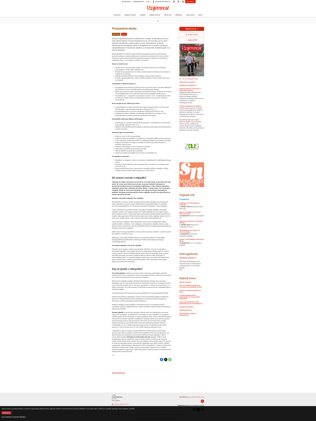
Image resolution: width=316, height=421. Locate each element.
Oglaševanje (126, 1)
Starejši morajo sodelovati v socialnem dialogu (190, 89)
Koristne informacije (162, 1)
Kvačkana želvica (185, 310)
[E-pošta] (169, 359)
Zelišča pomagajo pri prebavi (190, 106)
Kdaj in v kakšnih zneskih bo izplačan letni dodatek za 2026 (190, 286)
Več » (181, 269)
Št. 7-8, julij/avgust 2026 (188, 79)
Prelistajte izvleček (187, 82)
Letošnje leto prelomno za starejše (189, 204)
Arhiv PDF (192, 40)
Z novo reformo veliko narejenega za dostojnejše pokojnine (189, 297)
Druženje (178, 15)
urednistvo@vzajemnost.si (121, 404)
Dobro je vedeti (130, 15)
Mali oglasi (190, 15)
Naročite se (190, 28)
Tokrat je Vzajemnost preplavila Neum (191, 240)
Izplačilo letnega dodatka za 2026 (190, 291)
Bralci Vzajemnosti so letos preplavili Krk (189, 213)
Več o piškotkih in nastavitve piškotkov (14, 417)
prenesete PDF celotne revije (196, 397)
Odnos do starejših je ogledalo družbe (191, 222)
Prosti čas (167, 15)
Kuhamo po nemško (186, 307)
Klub (148, 1)
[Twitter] (165, 359)
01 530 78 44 (193, 34)
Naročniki (182, 397)
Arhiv (200, 15)
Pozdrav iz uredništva (187, 85)
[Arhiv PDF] (202, 401)
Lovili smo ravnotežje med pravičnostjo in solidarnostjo (190, 302)
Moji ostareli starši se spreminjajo (187, 314)
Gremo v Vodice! (185, 282)
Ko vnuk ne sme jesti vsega (189, 120)
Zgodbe (142, 15)
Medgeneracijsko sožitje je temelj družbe (189, 231)
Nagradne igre (138, 1)
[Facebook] (161, 359)
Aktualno (117, 15)
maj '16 (124, 34)
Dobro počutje (154, 15)
